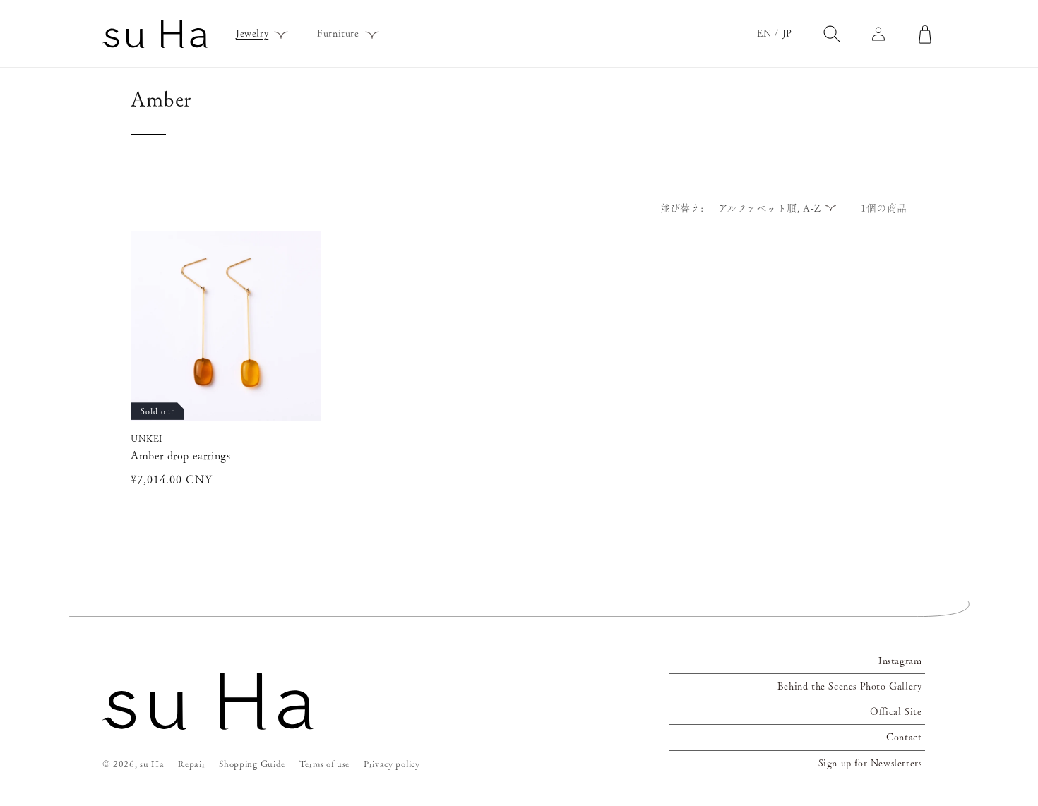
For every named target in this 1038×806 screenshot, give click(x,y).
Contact (903, 737)
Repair (191, 764)
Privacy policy (392, 764)
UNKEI (146, 438)
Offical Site (895, 711)
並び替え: (682, 208)
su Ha (152, 764)
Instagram (899, 661)
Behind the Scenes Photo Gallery (849, 686)
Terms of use (324, 764)
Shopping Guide (252, 764)
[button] (257, 33)
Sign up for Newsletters (870, 763)
